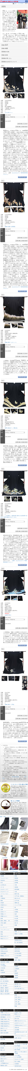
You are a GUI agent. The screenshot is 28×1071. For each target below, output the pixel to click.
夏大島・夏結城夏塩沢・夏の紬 (4, 990)
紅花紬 (16, 920)
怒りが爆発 (17, 1061)
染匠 (16, 3)
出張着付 (17, 1063)
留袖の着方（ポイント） (11, 342)
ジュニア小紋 (18, 905)
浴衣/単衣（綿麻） (5, 962)
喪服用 (16, 975)
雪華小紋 (17, 902)
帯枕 (2, 934)
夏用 (16, 971)
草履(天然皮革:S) (5, 1021)
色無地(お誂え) (18, 940)
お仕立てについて (19, 1023)
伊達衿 (2, 902)
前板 (2, 931)
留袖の (5, 45)
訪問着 (16, 882)
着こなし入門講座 (15, 800)
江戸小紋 (17, 900)
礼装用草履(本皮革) (5, 1014)
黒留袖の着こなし (7, 58)
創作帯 (2, 1061)
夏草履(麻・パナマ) (5, 1017)
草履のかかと (4, 916)
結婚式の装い (8, 615)
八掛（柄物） (18, 1004)
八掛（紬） (17, 1001)
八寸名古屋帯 (18, 955)
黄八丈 (16, 923)
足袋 (2, 909)
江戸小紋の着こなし (20, 988)
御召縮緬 (17, 889)
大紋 (16, 884)
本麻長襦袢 (3, 953)
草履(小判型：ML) (5, 1019)
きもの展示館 (20, 3)
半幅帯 (16, 957)
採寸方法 (17, 1018)
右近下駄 (3, 1039)
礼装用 (16, 966)
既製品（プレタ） (5, 955)
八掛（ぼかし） (18, 997)
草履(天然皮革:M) (5, 1023)
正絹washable (4, 951)
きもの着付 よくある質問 (18, 1056)
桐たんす (3, 1050)
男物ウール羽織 (18, 933)
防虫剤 (2, 1047)
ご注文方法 (17, 1016)
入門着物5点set (5, 1063)
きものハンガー (4, 889)
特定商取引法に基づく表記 (21, 1032)
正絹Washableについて (21, 1025)
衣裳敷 (2, 876)
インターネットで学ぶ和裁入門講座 (21, 1049)
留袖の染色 (5, 55)
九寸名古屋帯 (18, 953)
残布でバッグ (4, 1028)
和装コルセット (4, 936)
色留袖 (16, 880)
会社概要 (17, 1029)
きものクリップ (4, 891)
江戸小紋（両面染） (20, 896)
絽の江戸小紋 (4, 983)
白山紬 (16, 918)
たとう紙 (3, 1045)
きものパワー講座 (19, 1059)
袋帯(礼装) (17, 948)
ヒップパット (4, 927)
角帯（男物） (18, 960)
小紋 (16, 891)
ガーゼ (2, 887)
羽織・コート (18, 931)
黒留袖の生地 (5, 51)
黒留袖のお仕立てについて (9, 61)
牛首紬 (16, 916)
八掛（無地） (18, 999)
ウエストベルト (4, 878)
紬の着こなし (18, 984)
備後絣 (2, 970)
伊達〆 (2, 907)
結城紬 (16, 911)
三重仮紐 (3, 898)
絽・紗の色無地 (18, 942)
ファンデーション (5, 929)
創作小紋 (17, 893)
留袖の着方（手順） (10, 704)
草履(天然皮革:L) (5, 1026)
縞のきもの (17, 898)
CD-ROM (3, 1056)
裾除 (2, 900)
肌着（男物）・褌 (5, 920)
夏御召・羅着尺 (4, 987)
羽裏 (16, 1006)
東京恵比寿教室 (15, 776)
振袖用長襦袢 (4, 948)
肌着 (2, 918)
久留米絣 (3, 972)
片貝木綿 (3, 968)
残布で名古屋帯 (4, 1032)
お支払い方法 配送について (18, 1013)
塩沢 (16, 914)
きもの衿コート (9, 112)
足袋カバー (3, 911)
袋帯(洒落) (17, 951)
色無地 (16, 887)
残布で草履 (3, 1030)
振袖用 (16, 973)
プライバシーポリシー (20, 1035)
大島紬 (16, 909)
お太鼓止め (3, 884)
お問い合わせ (18, 1038)
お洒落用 (17, 968)
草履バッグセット (5, 1012)
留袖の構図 (5, 48)
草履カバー (3, 914)
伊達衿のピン (4, 905)
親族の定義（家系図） (10, 226)
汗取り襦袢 (3, 923)
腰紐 (2, 896)
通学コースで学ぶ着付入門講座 (21, 1052)
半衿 (2, 925)
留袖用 (16, 977)
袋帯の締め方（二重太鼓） (11, 428)
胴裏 (16, 995)
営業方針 (17, 1027)
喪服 (16, 925)
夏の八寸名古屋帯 (5, 993)
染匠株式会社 (18, 1066)
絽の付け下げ (4, 978)
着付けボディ (4, 1058)
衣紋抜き (3, 880)
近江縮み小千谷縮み (3, 965)
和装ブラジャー (4, 938)
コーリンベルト (4, 893)
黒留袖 (16, 878)
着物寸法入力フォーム (20, 1020)
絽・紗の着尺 (4, 985)
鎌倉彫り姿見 (4, 1065)
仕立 (2, 117)
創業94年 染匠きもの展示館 (10, 1)
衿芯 (2, 882)
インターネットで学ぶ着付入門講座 (21, 1045)
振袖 (16, 876)
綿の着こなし (18, 986)
